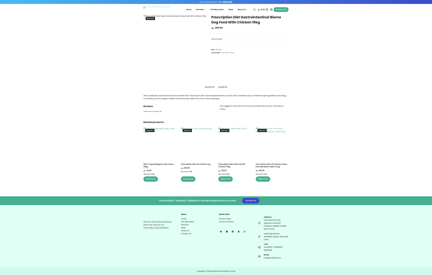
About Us (242, 9)
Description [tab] (209, 87)
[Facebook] (221, 232)
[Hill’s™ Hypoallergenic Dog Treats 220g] (159, 143)
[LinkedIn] (233, 232)
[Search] (254, 10)
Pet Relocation (217, 9)
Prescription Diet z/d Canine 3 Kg (195, 164)
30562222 (278, 247)
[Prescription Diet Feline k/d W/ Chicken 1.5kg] (234, 143)
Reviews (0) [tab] (222, 87)
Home (188, 9)
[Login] (271, 9)
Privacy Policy (225, 218)
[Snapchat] (239, 232)
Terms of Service (226, 221)
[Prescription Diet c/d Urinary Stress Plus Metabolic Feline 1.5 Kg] (272, 143)
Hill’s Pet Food (227, 53)
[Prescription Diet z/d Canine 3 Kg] (197, 143)
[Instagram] (227, 232)
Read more (151, 179)
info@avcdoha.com (272, 258)
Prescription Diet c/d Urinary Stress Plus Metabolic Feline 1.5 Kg (271, 165)
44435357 (268, 247)
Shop (230, 9)
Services (200, 9)
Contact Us (281, 9)
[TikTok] (244, 232)
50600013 (268, 250)
